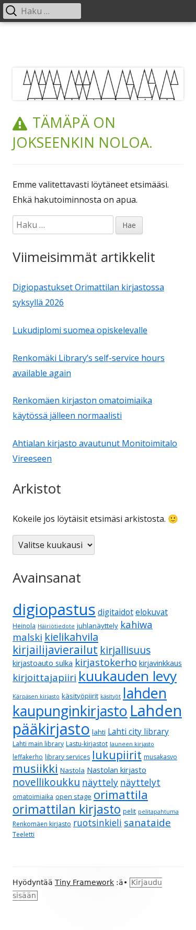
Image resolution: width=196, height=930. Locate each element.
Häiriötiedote (56, 626)
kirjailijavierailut (55, 649)
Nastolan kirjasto (116, 769)
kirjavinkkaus (160, 663)
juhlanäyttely (97, 625)
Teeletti (23, 834)
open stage (73, 796)
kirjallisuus (125, 650)
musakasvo (160, 756)
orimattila (121, 794)
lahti (99, 732)
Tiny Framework (84, 882)
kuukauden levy (127, 675)
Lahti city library (138, 731)
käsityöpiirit (80, 696)
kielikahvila (71, 637)
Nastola (72, 770)
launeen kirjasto (132, 744)
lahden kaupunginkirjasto (90, 701)
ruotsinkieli (97, 823)
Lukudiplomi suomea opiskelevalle (80, 330)
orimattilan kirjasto (67, 809)
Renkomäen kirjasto (42, 823)
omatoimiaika (33, 796)
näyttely (100, 782)
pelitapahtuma (158, 811)
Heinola (24, 625)
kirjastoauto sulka (43, 663)
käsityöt (110, 696)
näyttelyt (140, 782)
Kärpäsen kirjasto (36, 696)
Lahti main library (38, 743)
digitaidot (115, 612)
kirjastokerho (106, 662)
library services (67, 756)
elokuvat (151, 612)
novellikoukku (46, 782)
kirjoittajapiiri (44, 677)
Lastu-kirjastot (87, 743)
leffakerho (28, 756)
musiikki (35, 768)
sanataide (147, 822)
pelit (129, 811)
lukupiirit (117, 754)
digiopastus (54, 609)
